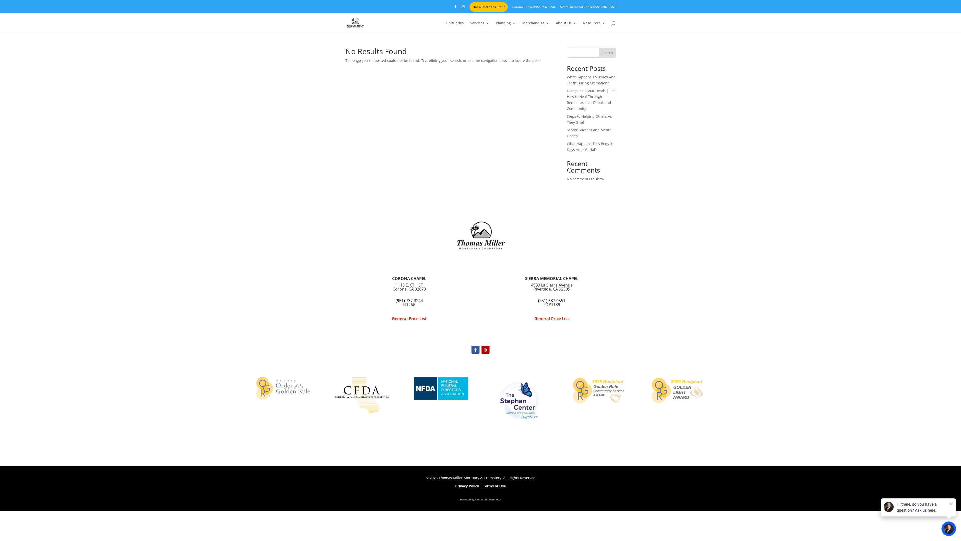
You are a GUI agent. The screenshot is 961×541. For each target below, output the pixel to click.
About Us (564, 23)
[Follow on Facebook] (475, 350)
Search (607, 52)
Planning (503, 23)
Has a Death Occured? (489, 7)
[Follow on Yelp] (486, 350)
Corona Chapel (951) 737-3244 (534, 7)
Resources (592, 23)
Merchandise (533, 23)
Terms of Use (494, 486)
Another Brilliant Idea (488, 499)
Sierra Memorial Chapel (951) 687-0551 (588, 7)
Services (477, 23)
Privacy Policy (467, 486)
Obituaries (455, 23)
